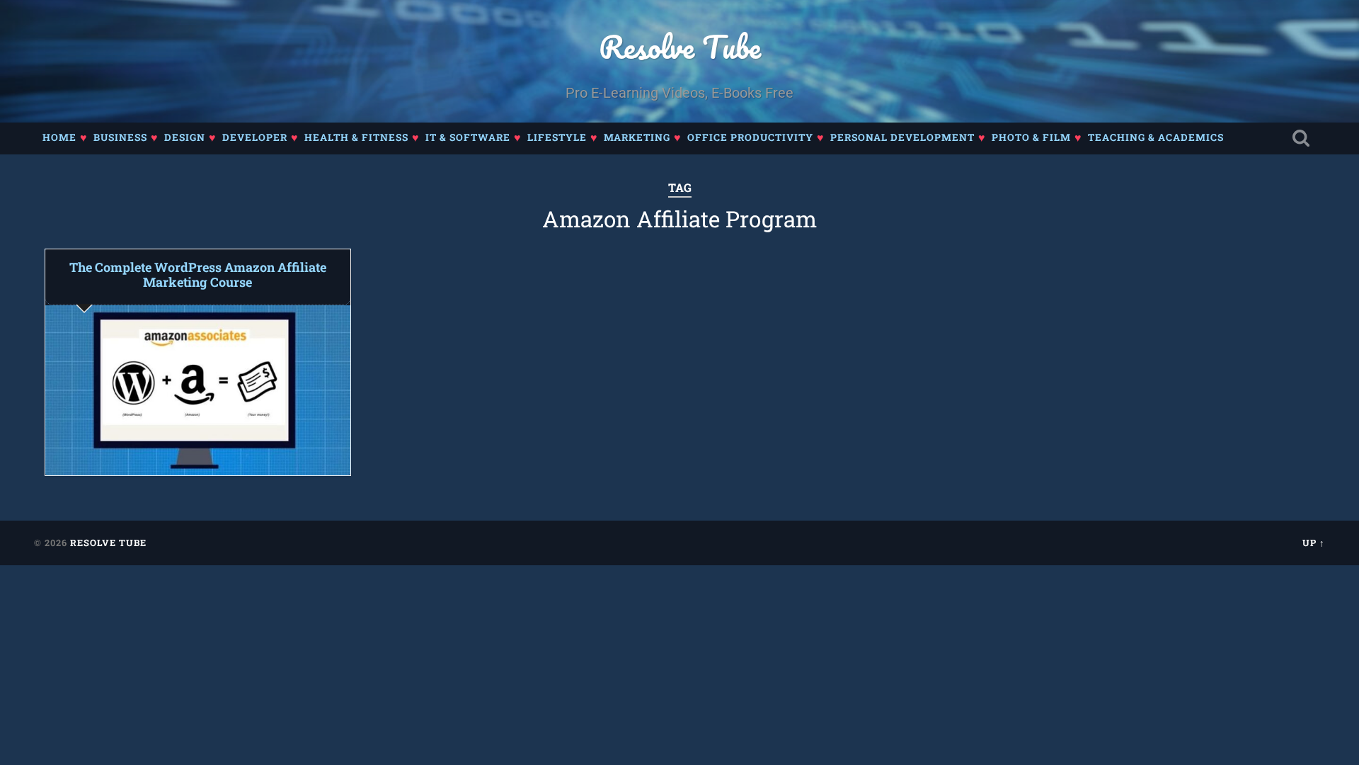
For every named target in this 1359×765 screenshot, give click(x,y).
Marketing (637, 137)
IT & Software (467, 137)
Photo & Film (1031, 137)
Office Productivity (750, 137)
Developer (254, 137)
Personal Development (902, 137)
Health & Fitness (356, 137)
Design (184, 137)
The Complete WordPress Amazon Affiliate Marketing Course (197, 275)
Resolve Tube (680, 46)
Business (120, 137)
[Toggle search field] (1301, 138)
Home (59, 137)
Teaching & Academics (1156, 137)
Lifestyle (557, 137)
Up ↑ (1313, 542)
